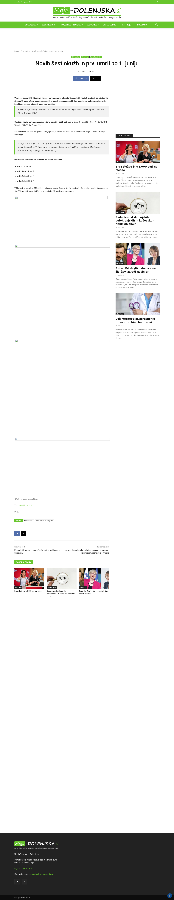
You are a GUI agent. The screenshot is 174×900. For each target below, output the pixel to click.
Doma (16, 51)
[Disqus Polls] (62, 645)
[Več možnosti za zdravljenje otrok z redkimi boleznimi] (138, 304)
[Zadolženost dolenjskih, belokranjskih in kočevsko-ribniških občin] (62, 578)
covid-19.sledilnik (25, 505)
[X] (158, 2)
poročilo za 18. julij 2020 (44, 521)
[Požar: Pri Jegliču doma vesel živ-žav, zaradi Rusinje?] (94, 578)
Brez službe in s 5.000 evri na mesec (28, 591)
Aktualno (18, 587)
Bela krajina (48, 24)
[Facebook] (153, 2)
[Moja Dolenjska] (87, 13)
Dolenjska (30, 24)
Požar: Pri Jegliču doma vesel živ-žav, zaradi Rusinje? (136, 269)
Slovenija (92, 24)
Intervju (126, 24)
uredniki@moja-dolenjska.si (42, 874)
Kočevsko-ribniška (71, 24)
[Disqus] (61, 716)
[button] (156, 25)
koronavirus (28, 521)
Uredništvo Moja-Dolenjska (26, 854)
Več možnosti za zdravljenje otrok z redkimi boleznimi (135, 320)
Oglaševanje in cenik (23, 868)
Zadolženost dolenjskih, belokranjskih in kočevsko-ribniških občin (61, 593)
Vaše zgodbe (109, 24)
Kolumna (142, 24)
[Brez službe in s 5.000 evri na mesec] (29, 578)
